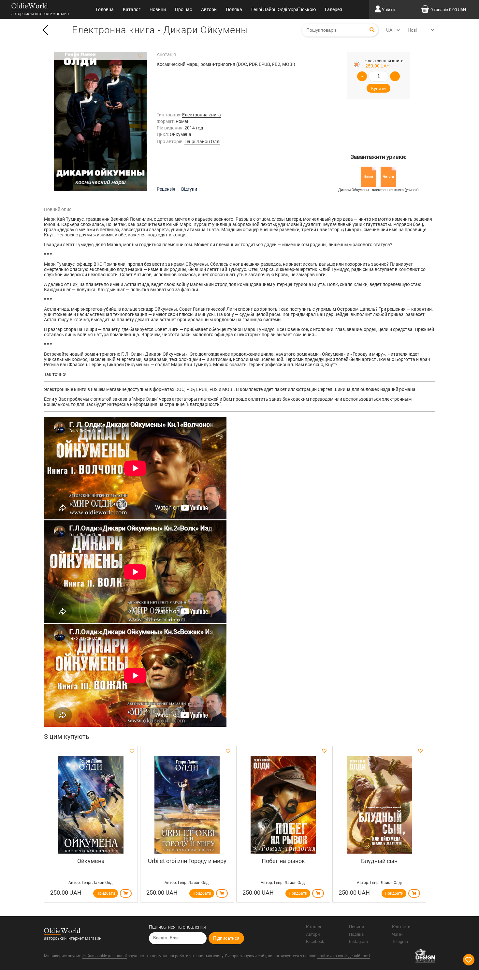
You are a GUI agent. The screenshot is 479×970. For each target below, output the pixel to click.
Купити (378, 88)
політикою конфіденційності (343, 956)
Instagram (358, 941)
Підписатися (226, 938)
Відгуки (189, 189)
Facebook (315, 941)
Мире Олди (145, 399)
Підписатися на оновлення (177, 927)
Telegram (400, 941)
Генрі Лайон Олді (202, 141)
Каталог (131, 9)
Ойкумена (180, 134)
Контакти (401, 926)
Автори (209, 9)
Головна (105, 9)
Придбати (105, 893)
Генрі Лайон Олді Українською (283, 9)
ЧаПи (397, 934)
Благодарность (203, 404)
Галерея (333, 9)
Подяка (234, 9)
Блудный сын (379, 861)
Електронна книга (201, 114)
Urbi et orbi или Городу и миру (187, 861)
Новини (158, 9)
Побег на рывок (283, 861)
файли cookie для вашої (104, 956)
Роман (183, 121)
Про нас (183, 9)
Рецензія (166, 189)
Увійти (388, 9)
